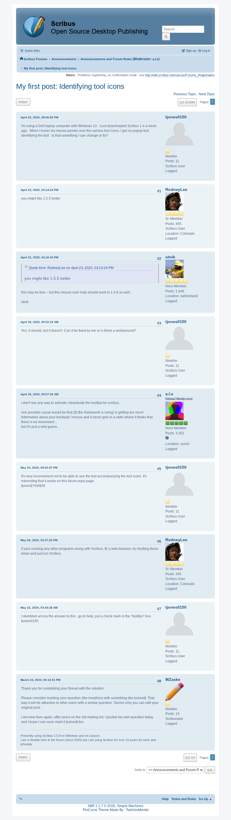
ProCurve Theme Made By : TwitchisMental (115, 810)
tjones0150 (175, 117)
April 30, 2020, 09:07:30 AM (39, 394)
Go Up (190, 757)
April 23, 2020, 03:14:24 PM (39, 189)
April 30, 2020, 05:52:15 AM (39, 322)
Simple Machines (130, 806)
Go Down (187, 102)
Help (165, 799)
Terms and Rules (183, 799)
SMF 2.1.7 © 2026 (101, 806)
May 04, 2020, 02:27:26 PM (39, 540)
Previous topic (185, 94)
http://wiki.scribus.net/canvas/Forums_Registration (179, 75)
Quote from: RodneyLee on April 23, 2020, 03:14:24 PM (71, 268)
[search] (166, 36)
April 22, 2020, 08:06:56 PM (39, 117)
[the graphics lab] (167, 438)
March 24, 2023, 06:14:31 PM (40, 679)
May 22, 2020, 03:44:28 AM (39, 607)
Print (23, 102)
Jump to (139, 769)
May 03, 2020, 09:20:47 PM (39, 467)
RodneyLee (176, 189)
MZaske (172, 679)
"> (20, 799)
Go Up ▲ (205, 799)
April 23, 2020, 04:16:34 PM (39, 257)
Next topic (207, 94)
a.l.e (155, 59)
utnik (170, 257)
